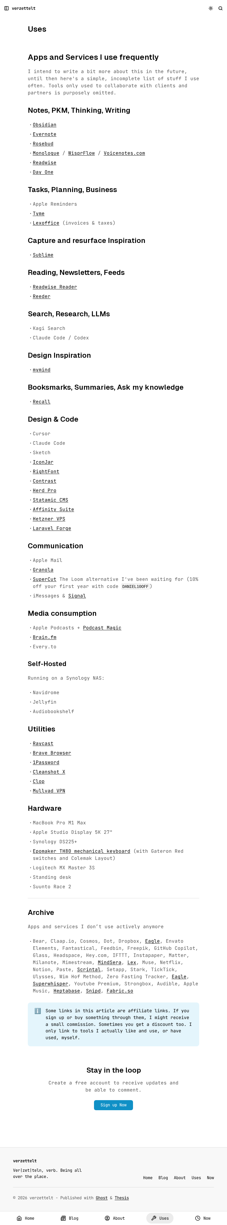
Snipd (93, 991)
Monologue (46, 153)
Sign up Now (113, 1105)
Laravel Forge (52, 528)
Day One (43, 172)
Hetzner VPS (49, 519)
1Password (46, 762)
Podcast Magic (102, 628)
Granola (43, 570)
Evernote (44, 134)
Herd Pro (44, 490)
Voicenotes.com (124, 153)
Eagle (152, 941)
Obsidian (44, 125)
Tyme (39, 213)
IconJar (43, 462)
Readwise (44, 162)
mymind (42, 370)
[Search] (220, 8)
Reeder (42, 296)
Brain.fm (44, 637)
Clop (39, 781)
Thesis (122, 1197)
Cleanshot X (49, 772)
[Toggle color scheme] (210, 8)
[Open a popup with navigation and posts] (6, 8)
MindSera (109, 962)
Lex (131, 962)
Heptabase (66, 991)
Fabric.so (120, 991)
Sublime (43, 255)
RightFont (46, 471)
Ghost (102, 1197)
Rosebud (43, 144)
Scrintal (89, 969)
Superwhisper (50, 984)
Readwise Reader (55, 287)
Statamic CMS (50, 500)
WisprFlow (81, 153)
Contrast (44, 481)
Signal (77, 596)
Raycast (43, 743)
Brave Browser (52, 753)
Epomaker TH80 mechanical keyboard (81, 851)
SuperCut (44, 579)
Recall (42, 402)
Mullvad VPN (49, 791)
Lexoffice (46, 223)
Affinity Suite (53, 509)
